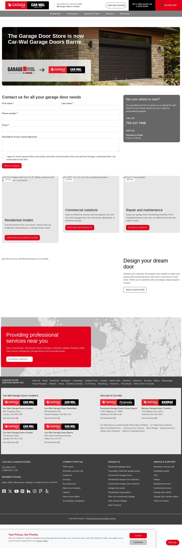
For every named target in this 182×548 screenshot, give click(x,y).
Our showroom (69, 483)
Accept (138, 535)
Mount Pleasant (39, 383)
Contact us (67, 475)
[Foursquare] (41, 492)
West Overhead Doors (110, 428)
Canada (150, 383)
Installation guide (161, 471)
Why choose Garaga (117, 501)
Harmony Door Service (133, 428)
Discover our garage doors (22, 237)
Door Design (152, 428)
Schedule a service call (73, 471)
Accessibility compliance (74, 501)
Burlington (65, 380)
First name (7, 103)
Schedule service (137, 227)
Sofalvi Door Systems (110, 431)
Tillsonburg (103, 383)
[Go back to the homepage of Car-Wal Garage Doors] (27, 5)
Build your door (135, 289)
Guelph (103, 380)
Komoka (147, 380)
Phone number (9, 113)
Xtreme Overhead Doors (133, 431)
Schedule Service (18, 359)
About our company (72, 488)
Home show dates (71, 496)
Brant (45, 380)
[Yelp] (47, 492)
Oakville (52, 383)
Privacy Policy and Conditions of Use (101, 518)
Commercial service (162, 488)
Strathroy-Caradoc (74, 383)
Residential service (162, 483)
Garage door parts (116, 488)
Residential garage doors (119, 466)
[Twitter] (10, 492)
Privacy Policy (42, 541)
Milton (156, 380)
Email (5, 125)
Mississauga (167, 380)
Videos (157, 479)
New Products (114, 505)
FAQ (156, 475)
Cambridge (78, 380)
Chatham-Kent (91, 380)
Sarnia (61, 383)
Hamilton (126, 380)
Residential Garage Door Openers (123, 479)
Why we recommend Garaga (121, 496)
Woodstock (126, 383)
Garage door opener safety (166, 496)
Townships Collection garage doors (124, 471)
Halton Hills (114, 380)
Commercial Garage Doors (120, 475)
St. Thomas (90, 383)
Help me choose (161, 501)
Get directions (9, 418)
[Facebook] (4, 492)
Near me (36, 380)
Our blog (66, 479)
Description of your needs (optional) (19, 137)
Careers (66, 492)
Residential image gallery (119, 492)
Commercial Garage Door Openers (123, 483)
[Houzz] (29, 492)
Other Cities (139, 383)
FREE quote (68, 466)
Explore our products (79, 227)
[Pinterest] (22, 492)
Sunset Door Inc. (167, 428)
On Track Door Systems (161, 425)
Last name (67, 103)
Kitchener (137, 380)
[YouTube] (16, 492)
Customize (138, 542)
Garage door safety (162, 492)
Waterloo (114, 383)
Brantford (54, 380)
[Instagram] (35, 492)
